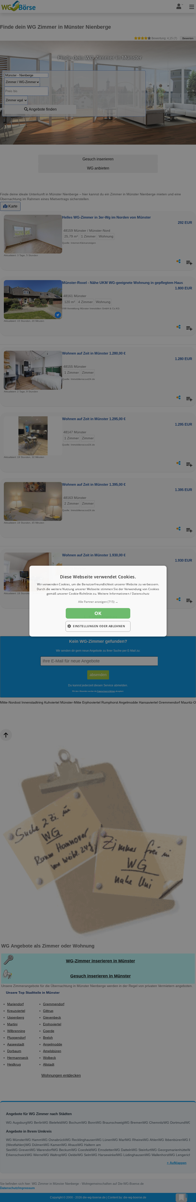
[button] (98, 602)
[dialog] (98, 600)
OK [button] (98, 613)
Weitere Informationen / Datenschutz (124, 594)
